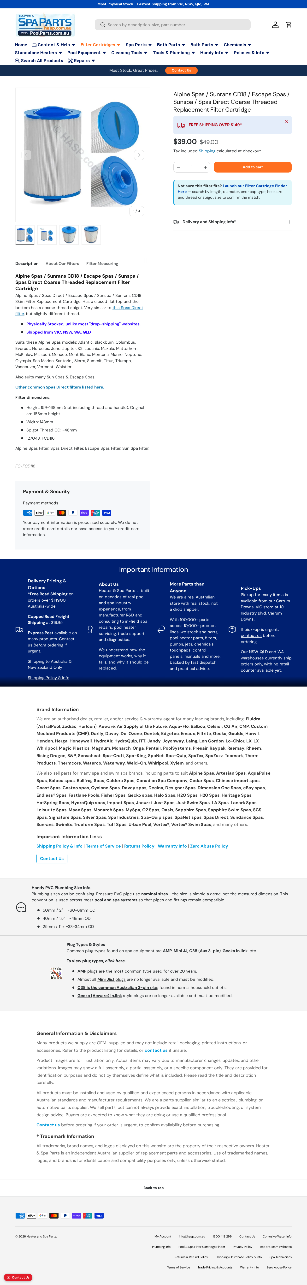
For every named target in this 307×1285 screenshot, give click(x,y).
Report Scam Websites (276, 1247)
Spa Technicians (281, 1257)
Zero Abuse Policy (209, 846)
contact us (251, 635)
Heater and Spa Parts (41, 1236)
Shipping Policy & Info (48, 677)
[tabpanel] (82, 362)
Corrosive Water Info (277, 1236)
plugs (87, 971)
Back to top (153, 1187)
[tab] (26, 263)
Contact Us (181, 70)
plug (117, 987)
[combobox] (173, 24)
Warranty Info (172, 846)
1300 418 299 (222, 1236)
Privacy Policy (242, 1247)
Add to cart (253, 167)
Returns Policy (139, 846)
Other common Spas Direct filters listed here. (59, 387)
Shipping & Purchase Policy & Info (239, 1257)
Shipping (207, 151)
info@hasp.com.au (192, 1236)
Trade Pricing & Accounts (215, 1267)
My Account (162, 1236)
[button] (288, 24)
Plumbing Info (161, 1247)
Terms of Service (103, 846)
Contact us (48, 1125)
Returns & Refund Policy (191, 1257)
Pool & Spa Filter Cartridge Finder (201, 1247)
